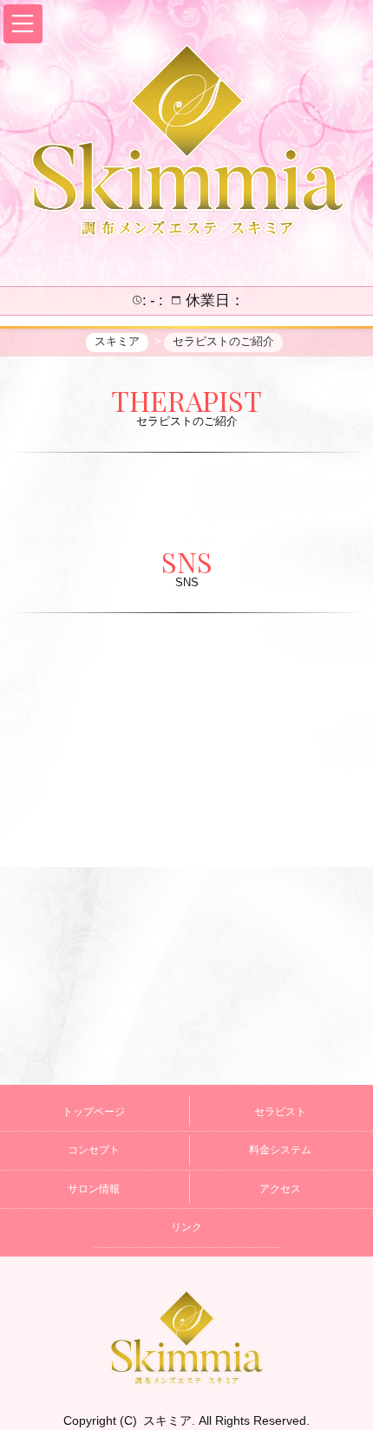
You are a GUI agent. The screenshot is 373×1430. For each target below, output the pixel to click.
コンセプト (94, 1150)
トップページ (93, 1112)
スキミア (167, 1420)
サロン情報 (94, 1189)
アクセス (280, 1189)
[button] (23, 23)
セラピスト (280, 1112)
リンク (186, 1227)
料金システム (280, 1150)
